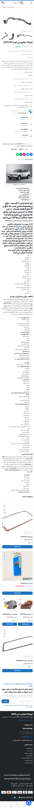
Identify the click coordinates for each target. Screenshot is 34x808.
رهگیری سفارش (14, 784)
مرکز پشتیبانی (29, 748)
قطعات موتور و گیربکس (11, 144)
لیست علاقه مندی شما (27, 758)
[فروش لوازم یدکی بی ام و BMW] (17, 2)
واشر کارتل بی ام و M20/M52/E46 (24, 661)
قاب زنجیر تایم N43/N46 (26, 614)
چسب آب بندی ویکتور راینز (26, 583)
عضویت (5, 701)
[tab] (29, 160)
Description (29, 160)
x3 (26, 149)
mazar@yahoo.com (27, 737)
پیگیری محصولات (28, 753)
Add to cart (17, 547)
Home (31, 7)
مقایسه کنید (4, 510)
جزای (18, 226)
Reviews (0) (20, 160)
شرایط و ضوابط (29, 786)
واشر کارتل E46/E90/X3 (27, 537)
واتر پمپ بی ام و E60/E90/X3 (10, 614)
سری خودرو (25, 7)
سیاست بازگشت (29, 760)
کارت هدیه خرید (29, 763)
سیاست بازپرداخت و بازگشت (17, 786)
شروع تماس (14, 113)
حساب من (30, 751)
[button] (31, 106)
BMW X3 (21, 149)
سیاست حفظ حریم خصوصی (26, 784)
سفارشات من (29, 756)
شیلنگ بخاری (14, 149)
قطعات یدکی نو (19, 146)
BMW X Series (18, 7)
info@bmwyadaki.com (25, 720)
